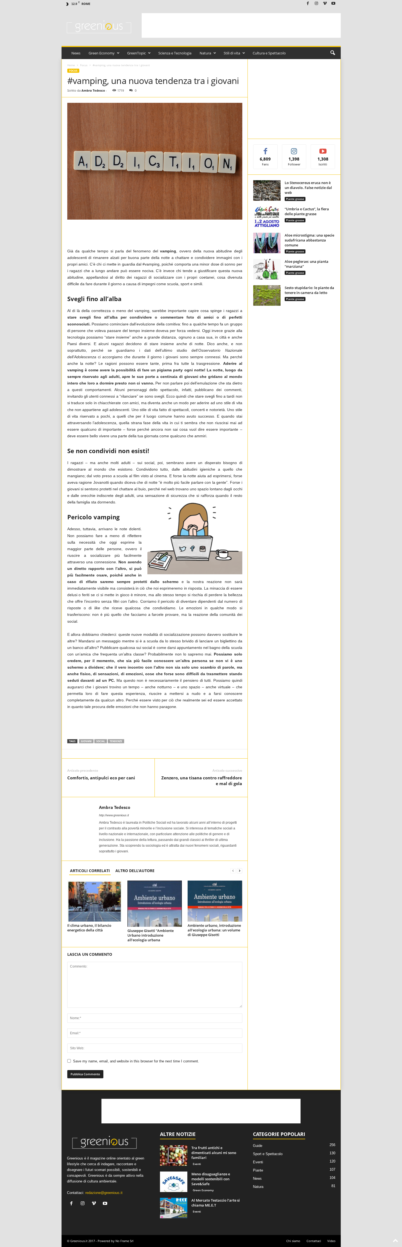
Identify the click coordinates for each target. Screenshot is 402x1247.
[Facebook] (308, 3)
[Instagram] (316, 3)
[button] (333, 53)
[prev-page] (233, 870)
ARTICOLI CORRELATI (90, 870)
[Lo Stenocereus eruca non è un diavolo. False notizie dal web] (267, 190)
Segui (294, 149)
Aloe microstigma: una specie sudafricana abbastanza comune (309, 240)
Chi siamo (293, 1241)
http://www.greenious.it (114, 815)
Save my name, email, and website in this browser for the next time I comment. (136, 1061)
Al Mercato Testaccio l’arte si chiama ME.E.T (215, 1203)
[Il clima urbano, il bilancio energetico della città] (94, 901)
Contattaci (314, 1241)
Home (71, 65)
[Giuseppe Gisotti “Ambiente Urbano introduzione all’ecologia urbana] (154, 904)
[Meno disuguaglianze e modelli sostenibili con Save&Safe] (173, 1182)
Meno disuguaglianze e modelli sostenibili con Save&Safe (210, 1179)
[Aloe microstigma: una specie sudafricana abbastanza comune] (267, 243)
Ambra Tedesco (93, 90)
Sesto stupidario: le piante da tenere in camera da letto (309, 290)
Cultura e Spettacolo (269, 53)
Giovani (86, 741)
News (75, 53)
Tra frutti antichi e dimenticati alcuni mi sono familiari (213, 1152)
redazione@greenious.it (104, 1193)
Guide (257, 1146)
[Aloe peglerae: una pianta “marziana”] (267, 269)
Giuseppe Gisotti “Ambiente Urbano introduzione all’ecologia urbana (150, 935)
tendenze (116, 741)
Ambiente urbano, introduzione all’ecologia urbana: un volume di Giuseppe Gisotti (214, 930)
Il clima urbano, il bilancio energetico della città (89, 928)
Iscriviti (323, 149)
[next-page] (239, 870)
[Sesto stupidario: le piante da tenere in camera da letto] (267, 295)
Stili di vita (232, 53)
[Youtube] (333, 3)
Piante (258, 1170)
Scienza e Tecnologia (174, 53)
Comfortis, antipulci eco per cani (101, 777)
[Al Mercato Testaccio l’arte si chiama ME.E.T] (173, 1208)
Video (331, 1241)
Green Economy (102, 53)
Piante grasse (295, 199)
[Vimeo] (325, 3)
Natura (205, 53)
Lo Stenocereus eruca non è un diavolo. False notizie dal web (308, 187)
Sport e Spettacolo (267, 1154)
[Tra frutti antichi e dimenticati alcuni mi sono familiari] (173, 1155)
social (100, 741)
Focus (84, 65)
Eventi (197, 1164)
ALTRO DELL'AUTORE (135, 870)
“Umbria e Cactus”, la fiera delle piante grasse (307, 211)
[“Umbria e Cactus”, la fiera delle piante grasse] (267, 216)
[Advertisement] (241, 25)
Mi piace (265, 149)
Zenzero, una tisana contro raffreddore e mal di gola (201, 780)
